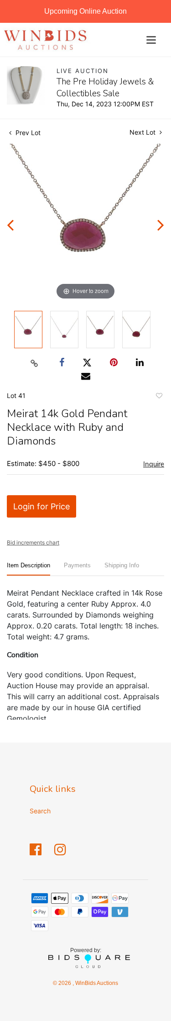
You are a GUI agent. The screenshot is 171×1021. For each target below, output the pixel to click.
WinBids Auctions (96, 983)
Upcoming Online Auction (85, 11)
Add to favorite (158, 397)
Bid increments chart (33, 542)
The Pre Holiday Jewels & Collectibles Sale (105, 87)
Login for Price (41, 506)
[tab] (28, 569)
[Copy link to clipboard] (34, 362)
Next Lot (143, 132)
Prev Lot (27, 132)
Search (40, 811)
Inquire (153, 464)
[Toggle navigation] (151, 40)
